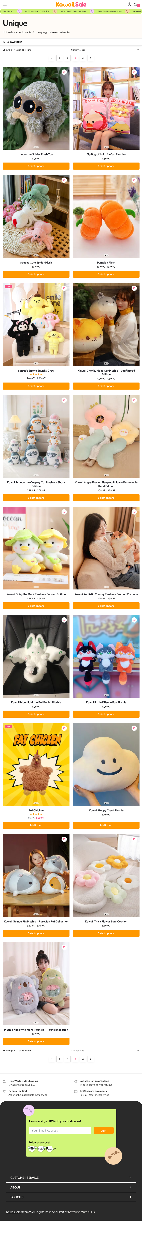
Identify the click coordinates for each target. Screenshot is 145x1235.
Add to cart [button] (36, 825)
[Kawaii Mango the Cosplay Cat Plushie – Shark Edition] (36, 436)
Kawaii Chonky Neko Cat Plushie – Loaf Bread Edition (106, 372)
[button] (136, 4)
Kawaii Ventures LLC (81, 1212)
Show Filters (14, 42)
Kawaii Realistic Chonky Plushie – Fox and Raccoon (106, 594)
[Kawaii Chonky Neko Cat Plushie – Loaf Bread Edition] (106, 324)
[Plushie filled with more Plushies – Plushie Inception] (36, 983)
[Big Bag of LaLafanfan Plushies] (106, 108)
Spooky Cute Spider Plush (36, 262)
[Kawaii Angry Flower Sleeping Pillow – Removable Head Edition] (106, 436)
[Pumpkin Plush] (106, 216)
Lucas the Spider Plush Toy (36, 154)
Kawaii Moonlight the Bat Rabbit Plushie (36, 702)
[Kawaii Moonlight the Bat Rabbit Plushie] (36, 656)
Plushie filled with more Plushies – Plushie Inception (36, 1029)
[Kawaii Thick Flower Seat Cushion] (106, 875)
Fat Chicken (36, 810)
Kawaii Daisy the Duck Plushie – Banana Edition (36, 594)
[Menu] (8, 4)
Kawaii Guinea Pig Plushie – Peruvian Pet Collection (36, 921)
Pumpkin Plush (106, 262)
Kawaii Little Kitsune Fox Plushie (106, 702)
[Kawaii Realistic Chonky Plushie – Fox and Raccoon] (106, 548)
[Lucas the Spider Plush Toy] (36, 108)
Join (103, 1130)
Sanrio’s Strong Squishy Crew (36, 370)
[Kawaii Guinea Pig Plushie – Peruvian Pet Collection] (36, 875)
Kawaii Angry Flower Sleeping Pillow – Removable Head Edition (106, 484)
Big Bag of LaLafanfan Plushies (106, 154)
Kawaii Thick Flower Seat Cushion (106, 921)
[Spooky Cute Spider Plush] (36, 216)
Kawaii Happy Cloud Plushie (106, 810)
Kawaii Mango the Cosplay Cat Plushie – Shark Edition (36, 484)
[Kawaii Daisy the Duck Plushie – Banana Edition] (36, 548)
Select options (36, 165)
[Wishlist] (64, 72)
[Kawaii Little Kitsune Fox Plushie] (106, 656)
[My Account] (129, 4)
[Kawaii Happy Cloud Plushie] (106, 764)
